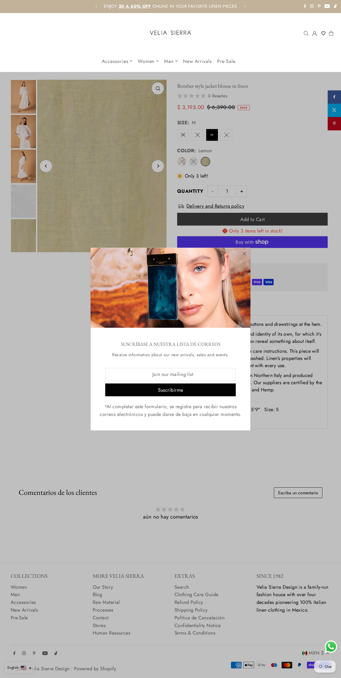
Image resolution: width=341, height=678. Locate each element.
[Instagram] (312, 6)
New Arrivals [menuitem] (197, 61)
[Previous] (96, 6)
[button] (324, 33)
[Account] (314, 33)
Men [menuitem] (169, 61)
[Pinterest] (319, 6)
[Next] (244, 6)
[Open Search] (306, 33)
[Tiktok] (335, 6)
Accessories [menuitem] (115, 61)
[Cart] (331, 33)
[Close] (244, 253)
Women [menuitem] (146, 61)
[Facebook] (305, 6)
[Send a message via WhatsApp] (331, 646)
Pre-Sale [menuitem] (226, 61)
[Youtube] (327, 6)
